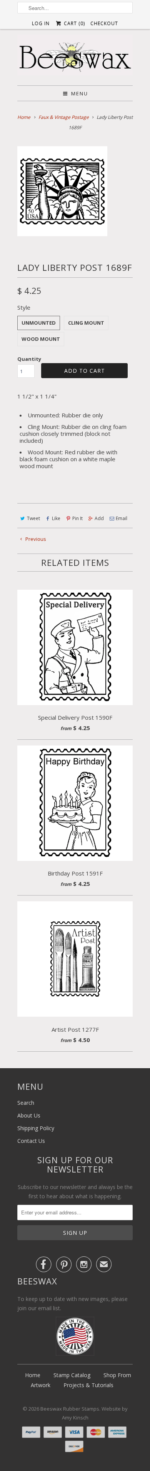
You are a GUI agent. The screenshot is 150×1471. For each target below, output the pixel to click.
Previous (35, 538)
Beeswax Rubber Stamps (69, 1408)
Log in (41, 23)
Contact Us (31, 1140)
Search (25, 1102)
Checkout (104, 23)
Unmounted (39, 322)
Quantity (29, 358)
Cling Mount (86, 322)
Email (121, 518)
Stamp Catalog (71, 1375)
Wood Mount (41, 338)
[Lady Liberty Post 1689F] (62, 191)
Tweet (33, 518)
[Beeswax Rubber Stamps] (75, 57)
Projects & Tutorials (88, 1385)
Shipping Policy (35, 1128)
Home (32, 1375)
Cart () (73, 23)
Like (56, 518)
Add (99, 518)
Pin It (77, 518)
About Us (28, 1115)
